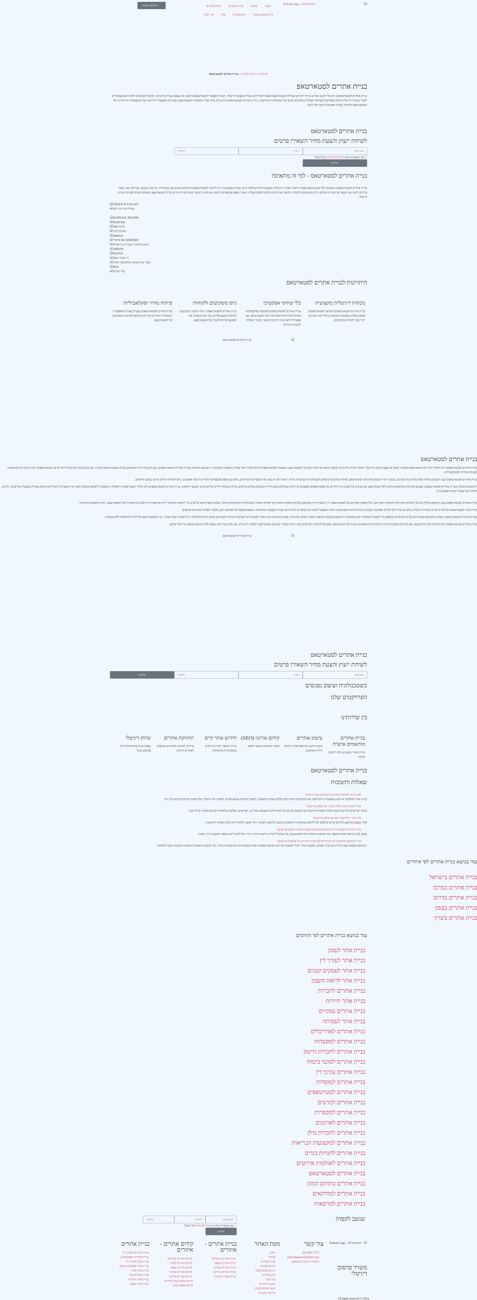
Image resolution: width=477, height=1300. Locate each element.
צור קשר (209, 14)
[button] (238, 794)
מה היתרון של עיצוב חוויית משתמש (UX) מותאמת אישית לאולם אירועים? (319, 829)
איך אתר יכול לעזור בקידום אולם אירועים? (337, 818)
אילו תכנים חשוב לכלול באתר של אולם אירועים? (333, 806)
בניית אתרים (236, 6)
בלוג (223, 14)
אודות (254, 6)
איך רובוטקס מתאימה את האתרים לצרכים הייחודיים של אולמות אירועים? (319, 841)
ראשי (268, 6)
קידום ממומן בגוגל (263, 14)
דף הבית (263, 73)
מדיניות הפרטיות (335, 157)
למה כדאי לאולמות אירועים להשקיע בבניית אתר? (333, 794)
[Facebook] (362, 1284)
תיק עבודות (239, 14)
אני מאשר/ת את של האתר (339, 157)
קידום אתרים (213, 6)
